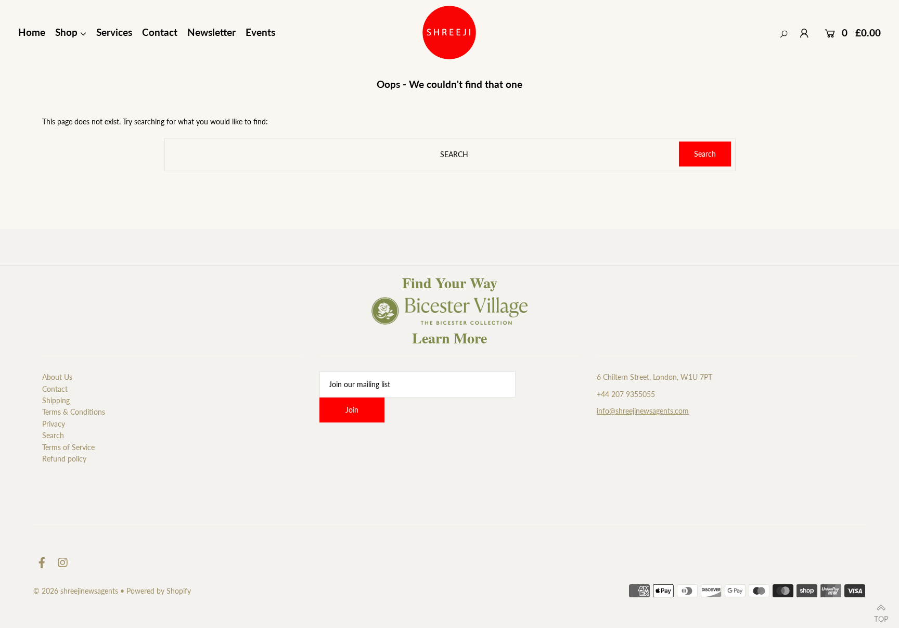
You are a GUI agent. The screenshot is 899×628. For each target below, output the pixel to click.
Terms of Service (68, 447)
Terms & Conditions (73, 411)
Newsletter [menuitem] (211, 32)
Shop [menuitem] (66, 32)
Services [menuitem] (114, 32)
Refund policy (64, 458)
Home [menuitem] (31, 32)
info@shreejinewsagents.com (643, 410)
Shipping (56, 400)
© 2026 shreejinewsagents (75, 590)
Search (53, 435)
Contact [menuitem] (159, 32)
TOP (881, 616)
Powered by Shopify (158, 590)
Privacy (53, 423)
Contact (55, 389)
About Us (57, 377)
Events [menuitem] (260, 32)
